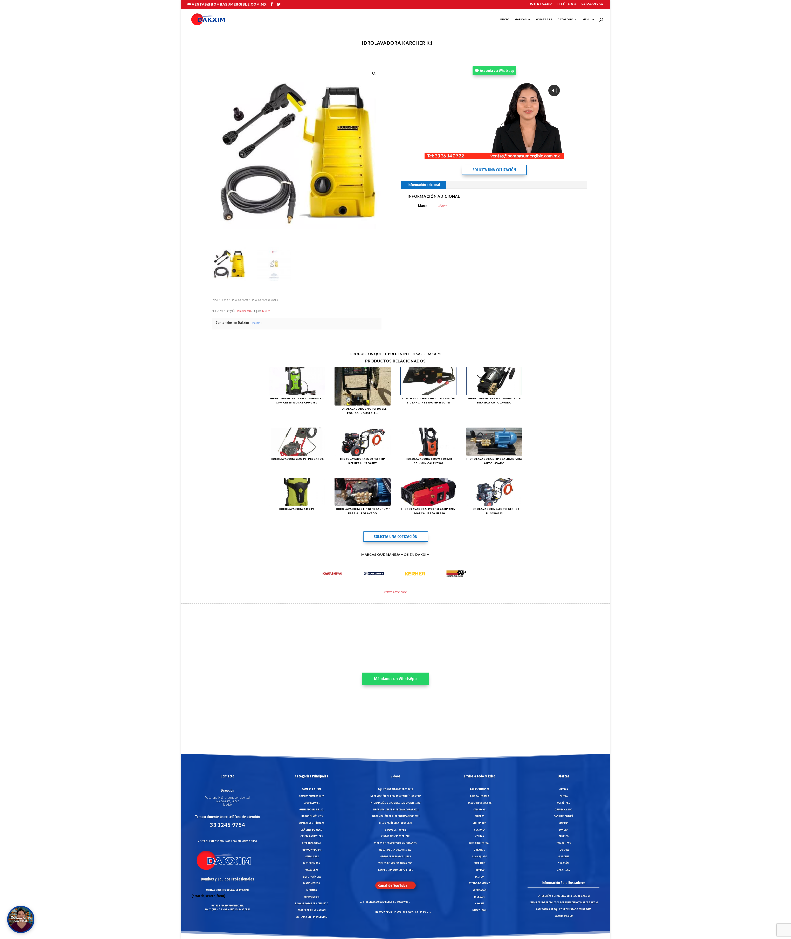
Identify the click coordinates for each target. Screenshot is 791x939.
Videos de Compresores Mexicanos (395, 843)
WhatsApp (544, 19)
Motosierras (311, 896)
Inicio (504, 19)
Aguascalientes (479, 789)
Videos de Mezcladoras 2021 (395, 863)
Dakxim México (564, 916)
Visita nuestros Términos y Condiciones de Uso (227, 841)
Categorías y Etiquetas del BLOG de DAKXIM (563, 896)
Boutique (210, 909)
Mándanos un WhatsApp (395, 678)
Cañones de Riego (311, 829)
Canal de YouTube (392, 885)
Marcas (521, 19)
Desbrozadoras (311, 843)
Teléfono (566, 4)
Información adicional (423, 184)
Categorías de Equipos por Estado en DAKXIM (563, 909)
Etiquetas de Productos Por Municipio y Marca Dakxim (563, 902)
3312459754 (592, 4)
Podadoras (311, 870)
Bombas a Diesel (311, 789)
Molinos (311, 890)
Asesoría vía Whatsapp (497, 70)
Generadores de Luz (311, 809)
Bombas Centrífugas (311, 823)
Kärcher (266, 311)
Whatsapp (541, 4)
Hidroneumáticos (312, 816)
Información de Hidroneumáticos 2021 (395, 816)
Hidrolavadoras (239, 300)
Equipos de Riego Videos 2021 (395, 789)
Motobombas (311, 863)
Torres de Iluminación (311, 910)
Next (472, 574)
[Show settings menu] (535, 155)
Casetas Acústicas (311, 836)
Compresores (311, 802)
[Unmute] (527, 155)
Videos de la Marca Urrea (395, 856)
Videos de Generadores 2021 (395, 849)
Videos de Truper (395, 829)
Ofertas (563, 776)
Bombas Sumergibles (311, 796)
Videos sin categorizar (395, 836)
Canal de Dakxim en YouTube (395, 870)
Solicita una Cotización (494, 169)
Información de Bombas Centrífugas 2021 (395, 796)
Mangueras (311, 856)
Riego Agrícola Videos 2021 (395, 823)
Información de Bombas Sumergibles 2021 (395, 802)
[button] (374, 73)
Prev (318, 574)
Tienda (224, 300)
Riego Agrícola (311, 876)
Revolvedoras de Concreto (311, 903)
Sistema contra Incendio (311, 917)
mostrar (256, 323)
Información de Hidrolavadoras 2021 (395, 809)
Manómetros (311, 883)
